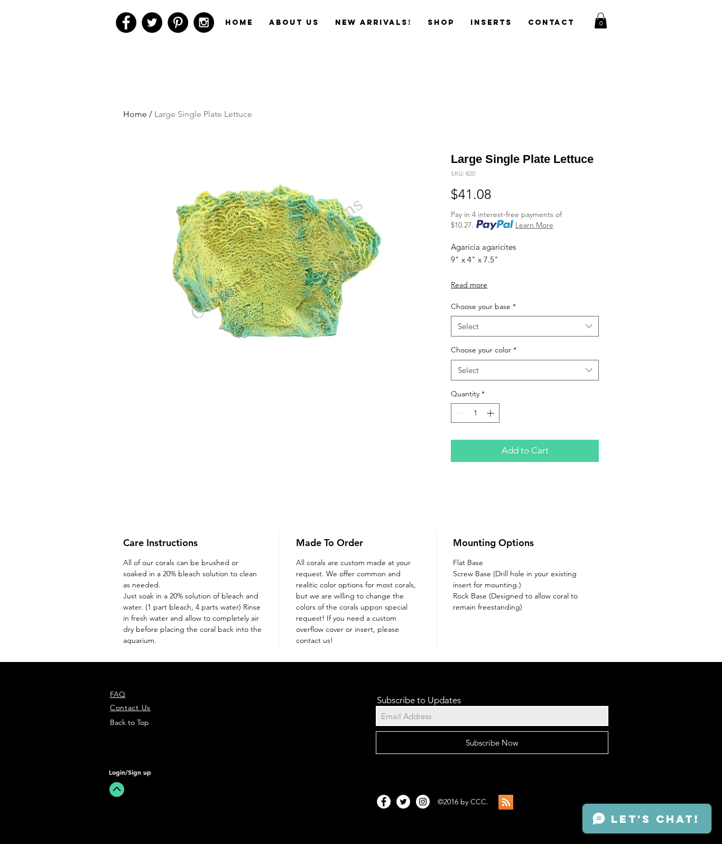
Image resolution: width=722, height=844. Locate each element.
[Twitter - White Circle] (403, 802)
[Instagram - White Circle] (423, 802)
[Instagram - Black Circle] (203, 22)
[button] (600, 21)
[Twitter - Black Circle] (152, 22)
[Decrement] (459, 413)
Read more (469, 284)
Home (135, 114)
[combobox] (525, 326)
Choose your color (483, 350)
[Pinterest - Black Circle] (178, 22)
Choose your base (483, 306)
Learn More (534, 225)
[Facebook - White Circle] (384, 802)
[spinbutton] (475, 413)
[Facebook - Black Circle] (126, 22)
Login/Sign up (130, 772)
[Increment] (491, 413)
